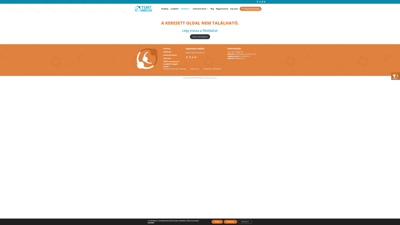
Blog (212, 9)
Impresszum (194, 69)
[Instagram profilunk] (260, 2)
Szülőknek (185, 9)
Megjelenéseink (222, 9)
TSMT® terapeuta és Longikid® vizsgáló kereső (171, 64)
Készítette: (396, 74)
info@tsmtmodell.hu (197, 53)
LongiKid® (175, 9)
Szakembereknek (199, 9)
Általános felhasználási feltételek (174, 69)
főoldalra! (210, 30)
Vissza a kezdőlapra (200, 37)
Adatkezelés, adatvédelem (212, 69)
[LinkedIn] (265, 2)
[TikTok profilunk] (262, 2)
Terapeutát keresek (251, 9)
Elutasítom (230, 222)
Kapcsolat (234, 9)
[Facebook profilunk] (257, 2)
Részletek (151, 223)
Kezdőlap (164, 9)
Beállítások (245, 222)
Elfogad (217, 222)
